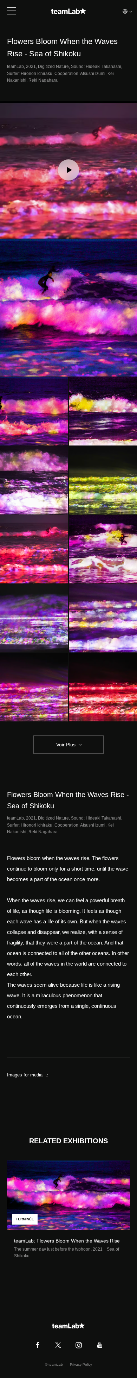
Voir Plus (66, 744)
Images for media (25, 1074)
